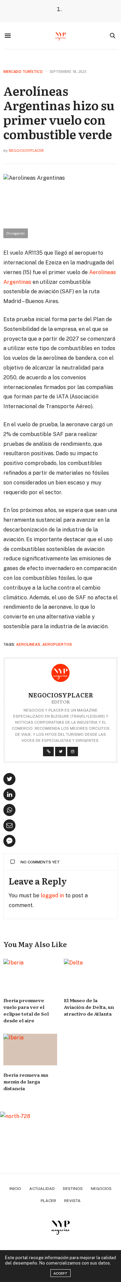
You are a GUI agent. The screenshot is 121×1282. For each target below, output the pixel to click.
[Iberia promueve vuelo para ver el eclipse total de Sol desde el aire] (30, 974)
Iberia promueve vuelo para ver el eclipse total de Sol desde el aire (26, 1010)
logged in (52, 895)
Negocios (101, 1188)
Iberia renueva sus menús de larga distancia (25, 1081)
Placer (48, 1200)
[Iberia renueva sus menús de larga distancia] (30, 1049)
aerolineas (28, 644)
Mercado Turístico (23, 71)
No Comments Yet (40, 862)
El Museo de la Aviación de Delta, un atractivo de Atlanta (89, 1007)
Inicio (15, 1188)
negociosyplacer (26, 150)
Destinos (73, 1188)
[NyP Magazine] (60, 35)
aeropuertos (57, 644)
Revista (72, 1200)
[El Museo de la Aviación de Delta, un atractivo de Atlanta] (91, 974)
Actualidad (42, 1188)
